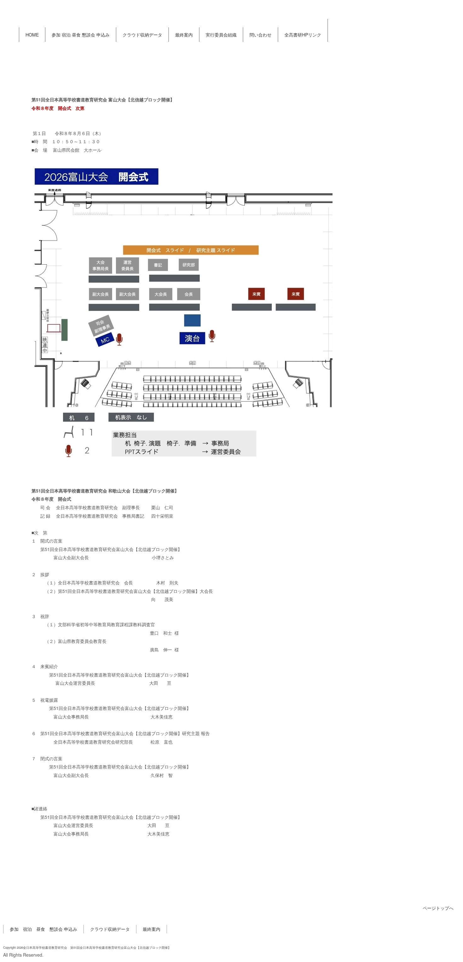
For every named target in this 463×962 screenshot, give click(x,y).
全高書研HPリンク (302, 34)
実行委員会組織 (221, 34)
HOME (32, 34)
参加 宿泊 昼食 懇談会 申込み (81, 34)
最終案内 (184, 34)
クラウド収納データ (142, 34)
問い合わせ (260, 34)
